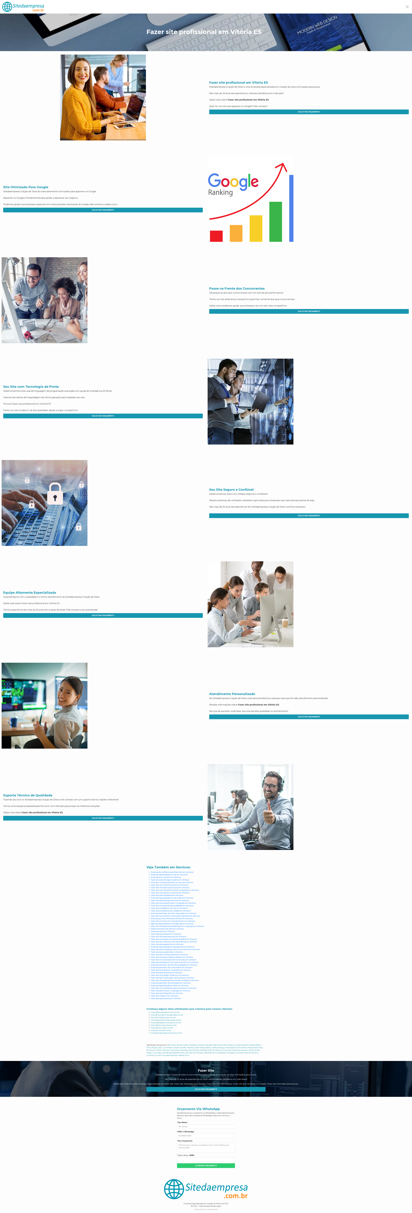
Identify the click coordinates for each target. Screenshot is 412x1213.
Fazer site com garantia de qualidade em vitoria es (172, 906)
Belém (258, 1045)
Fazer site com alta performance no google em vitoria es (175, 890)
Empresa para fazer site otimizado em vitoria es (171, 983)
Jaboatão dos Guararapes (215, 1053)
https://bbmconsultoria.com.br (164, 1025)
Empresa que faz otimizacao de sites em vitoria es (172, 919)
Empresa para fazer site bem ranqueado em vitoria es (173, 913)
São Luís (161, 1048)
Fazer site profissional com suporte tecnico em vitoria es (174, 962)
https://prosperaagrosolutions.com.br (166, 1033)
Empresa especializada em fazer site (155, 1084)
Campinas (183, 1050)
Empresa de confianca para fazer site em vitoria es (172, 872)
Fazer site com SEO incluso (219, 1084)
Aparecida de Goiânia (175, 1055)
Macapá (251, 1048)
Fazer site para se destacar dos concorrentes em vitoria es (175, 949)
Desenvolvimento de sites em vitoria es (167, 929)
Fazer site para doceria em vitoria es (166, 998)
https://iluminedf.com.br (161, 1030)
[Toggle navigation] (407, 7)
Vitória (159, 1050)
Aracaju (221, 1048)
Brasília (193, 1045)
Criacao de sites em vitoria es (163, 931)
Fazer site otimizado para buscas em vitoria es (170, 888)
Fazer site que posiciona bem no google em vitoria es (173, 903)
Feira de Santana (251, 1053)
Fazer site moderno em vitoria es (164, 996)
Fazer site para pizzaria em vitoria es (166, 934)
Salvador (209, 1045)
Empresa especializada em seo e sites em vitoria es (172, 898)
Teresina (190, 1048)
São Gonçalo (194, 1050)
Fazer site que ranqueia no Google (249, 1084)
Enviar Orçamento (207, 1166)
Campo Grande (179, 1048)
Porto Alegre (152, 1048)
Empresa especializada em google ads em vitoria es (172, 947)
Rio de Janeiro (183, 1045)
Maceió (169, 1048)
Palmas (166, 1050)
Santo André (254, 1050)
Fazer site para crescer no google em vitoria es (170, 991)
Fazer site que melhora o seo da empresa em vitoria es (174, 942)
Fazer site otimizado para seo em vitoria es (168, 937)
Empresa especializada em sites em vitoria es (169, 986)
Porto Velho (241, 1048)
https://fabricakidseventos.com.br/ (165, 1012)
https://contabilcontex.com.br (163, 1018)
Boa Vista (259, 1048)
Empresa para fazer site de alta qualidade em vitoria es (174, 965)
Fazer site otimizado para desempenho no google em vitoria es (177, 926)
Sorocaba (157, 1053)
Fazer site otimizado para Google (189, 1084)
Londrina (150, 1055)
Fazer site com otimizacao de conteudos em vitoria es (173, 960)
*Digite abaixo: (185, 1155)
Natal (208, 1048)
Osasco (149, 1053)
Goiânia (251, 1045)
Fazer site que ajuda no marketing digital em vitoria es (174, 939)
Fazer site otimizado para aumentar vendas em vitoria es (175, 980)
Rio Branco (151, 1050)
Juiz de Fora (160, 1055)
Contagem (231, 1053)
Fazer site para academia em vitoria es (167, 952)
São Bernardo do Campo (210, 1050)
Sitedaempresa (212, 1209)
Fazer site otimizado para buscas (282, 1084)
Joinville (239, 1053)
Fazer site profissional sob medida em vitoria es (170, 911)
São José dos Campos (194, 1053)
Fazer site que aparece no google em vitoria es (171, 970)
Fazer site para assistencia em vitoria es (167, 944)
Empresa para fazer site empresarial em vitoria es (171, 967)
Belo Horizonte (220, 1045)
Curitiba (238, 1045)
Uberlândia (167, 1053)
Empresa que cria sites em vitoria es (166, 877)
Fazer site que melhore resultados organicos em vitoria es (175, 916)
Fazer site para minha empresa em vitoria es (169, 955)
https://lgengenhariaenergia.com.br (166, 1020)
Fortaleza (200, 1045)
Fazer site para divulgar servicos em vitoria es (170, 900)
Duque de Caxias (229, 1050)
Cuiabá (214, 1048)
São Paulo (171, 1045)
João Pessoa (200, 1048)
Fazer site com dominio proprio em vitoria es (169, 885)
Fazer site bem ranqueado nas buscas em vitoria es (172, 978)
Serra (187, 1055)
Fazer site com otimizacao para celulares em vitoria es (173, 988)
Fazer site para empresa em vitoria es (166, 973)
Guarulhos (174, 1050)
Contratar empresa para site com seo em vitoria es (172, 882)
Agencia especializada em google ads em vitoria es (172, 924)
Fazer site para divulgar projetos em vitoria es (170, 880)
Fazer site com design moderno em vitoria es (170, 975)
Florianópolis (230, 1048)
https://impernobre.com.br (162, 1028)
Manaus (230, 1045)
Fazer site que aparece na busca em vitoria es (170, 893)
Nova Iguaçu (242, 1050)
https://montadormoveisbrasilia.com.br (167, 1015)
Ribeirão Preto (178, 1053)
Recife (245, 1045)
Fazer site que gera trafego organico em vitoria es (172, 957)
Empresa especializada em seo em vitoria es (169, 875)
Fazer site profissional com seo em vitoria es (169, 908)
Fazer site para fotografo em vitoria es (167, 993)
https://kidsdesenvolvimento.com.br (166, 1023)
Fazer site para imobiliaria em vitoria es (167, 895)
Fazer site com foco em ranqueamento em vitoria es (173, 921)
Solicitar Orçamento (309, 112)
